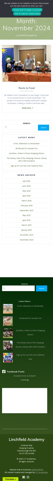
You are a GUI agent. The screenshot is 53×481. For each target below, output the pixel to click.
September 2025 (26, 210)
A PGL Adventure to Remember (26, 143)
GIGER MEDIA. (37, 469)
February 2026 (27, 205)
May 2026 (26, 191)
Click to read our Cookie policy (27, 14)
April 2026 (26, 196)
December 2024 (26, 235)
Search (43, 127)
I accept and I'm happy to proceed (27, 10)
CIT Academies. (41, 472)
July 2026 (26, 181)
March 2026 (27, 200)
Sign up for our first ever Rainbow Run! (27, 166)
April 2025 (26, 220)
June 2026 (26, 186)
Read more (26, 108)
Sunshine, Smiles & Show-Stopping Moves (26, 153)
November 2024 (26, 240)
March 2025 (27, 225)
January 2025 (26, 230)
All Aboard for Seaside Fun (27, 148)
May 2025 (26, 215)
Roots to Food (27, 88)
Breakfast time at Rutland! (25, 376)
